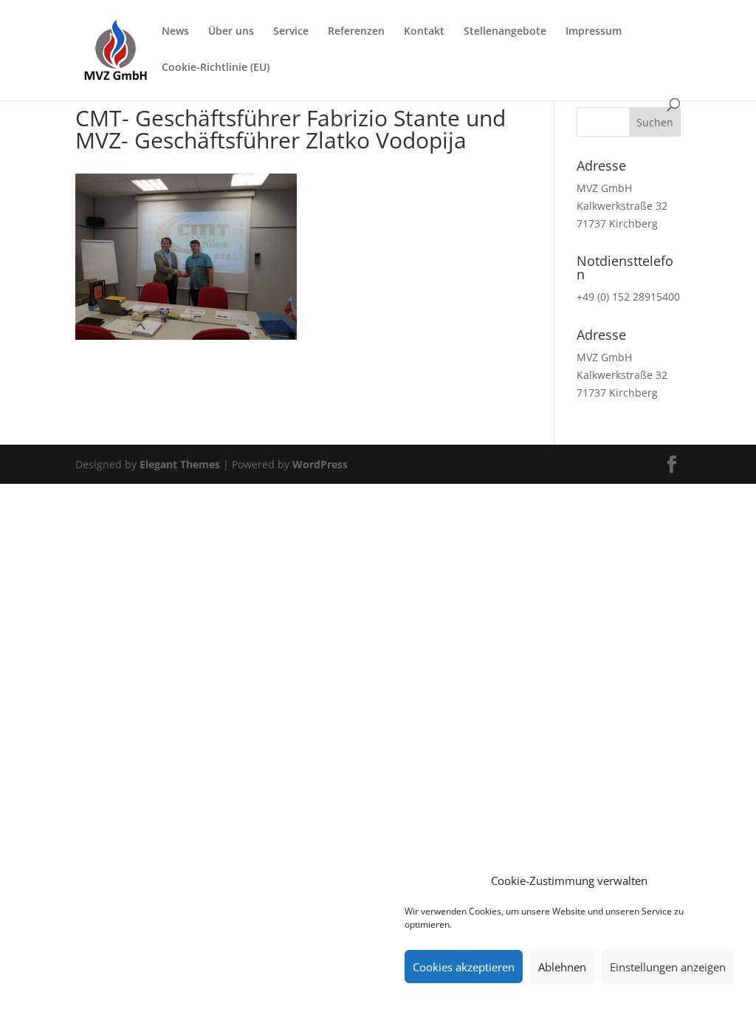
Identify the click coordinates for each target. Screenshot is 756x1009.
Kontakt (424, 32)
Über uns (231, 32)
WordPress (320, 464)
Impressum (594, 32)
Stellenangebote (505, 32)
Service (291, 32)
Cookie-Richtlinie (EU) (215, 68)
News (175, 32)
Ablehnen (562, 967)
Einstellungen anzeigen (668, 967)
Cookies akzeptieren (464, 967)
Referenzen (356, 32)
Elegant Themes (180, 464)
